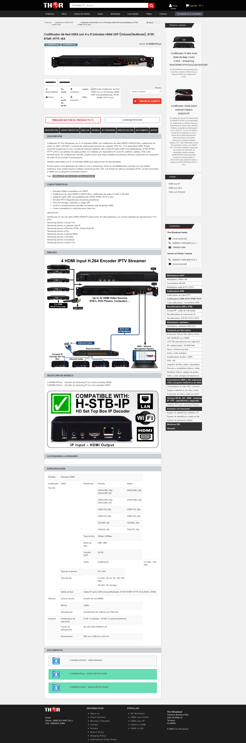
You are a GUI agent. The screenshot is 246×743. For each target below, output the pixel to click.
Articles (94, 728)
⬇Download (115, 14)
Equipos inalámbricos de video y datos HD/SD (186, 390)
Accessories (108, 130)
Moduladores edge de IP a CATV (180, 287)
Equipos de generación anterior (179, 420)
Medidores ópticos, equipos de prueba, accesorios (187, 372)
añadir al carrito (149, 101)
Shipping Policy (98, 736)
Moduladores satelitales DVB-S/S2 (181, 326)
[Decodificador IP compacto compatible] (102, 419)
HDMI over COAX (140, 717)
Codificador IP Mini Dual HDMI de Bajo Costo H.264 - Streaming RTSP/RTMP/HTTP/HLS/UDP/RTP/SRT (184, 59)
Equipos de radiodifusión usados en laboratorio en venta (190, 416)
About (64, 14)
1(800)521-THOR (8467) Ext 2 (184, 260)
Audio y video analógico (177, 353)
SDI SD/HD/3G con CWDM (178, 338)
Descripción (51, 130)
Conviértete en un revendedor (189, 14)
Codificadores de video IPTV (179, 295)
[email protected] (59, 717)
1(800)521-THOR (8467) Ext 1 (184, 243)
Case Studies (133, 14)
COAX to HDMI (138, 724)
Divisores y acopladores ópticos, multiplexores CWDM (189, 368)
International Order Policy (103, 739)
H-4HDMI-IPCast (52, 45)
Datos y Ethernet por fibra (177, 349)
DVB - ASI (171, 361)
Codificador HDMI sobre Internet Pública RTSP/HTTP (184, 110)
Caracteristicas (70, 130)
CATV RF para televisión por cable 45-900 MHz (186, 342)
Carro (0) (193, 6)
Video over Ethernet (86, 176)
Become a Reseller (100, 721)
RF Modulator (138, 713)
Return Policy (97, 732)
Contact (94, 724)
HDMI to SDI (137, 728)
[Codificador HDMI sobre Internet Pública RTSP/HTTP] (184, 95)
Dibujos (85, 130)
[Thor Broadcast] (53, 5)
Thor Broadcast (181, 729)
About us (94, 713)
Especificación (125, 130)
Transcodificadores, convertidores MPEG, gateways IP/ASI (191, 303)
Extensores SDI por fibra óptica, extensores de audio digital (191, 334)
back (150, 23)
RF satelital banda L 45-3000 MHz (181, 346)
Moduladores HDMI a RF (177, 279)
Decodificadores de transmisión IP (181, 314)
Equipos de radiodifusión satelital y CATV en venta (188, 413)
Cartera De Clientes (82, 14)
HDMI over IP (58, 176)
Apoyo (100, 14)
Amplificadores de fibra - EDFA (179, 357)
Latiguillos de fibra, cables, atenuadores (183, 364)
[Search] (151, 5)
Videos (149, 14)
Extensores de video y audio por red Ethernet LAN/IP (189, 394)
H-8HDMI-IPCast (69, 45)
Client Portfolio (98, 717)
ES (200, 6)
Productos (50, 14)
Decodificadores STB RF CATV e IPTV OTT (185, 318)
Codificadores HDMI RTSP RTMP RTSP (184, 299)
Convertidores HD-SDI (176, 283)
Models (96, 130)
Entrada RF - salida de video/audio (181, 311)
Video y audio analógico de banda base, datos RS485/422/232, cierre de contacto (200, 376)
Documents (142, 130)
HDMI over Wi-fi (71, 176)
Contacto (163, 14)
